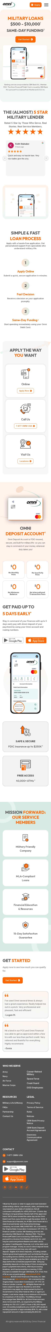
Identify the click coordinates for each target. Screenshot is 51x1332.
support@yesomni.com (17, 1161)
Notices (30, 1116)
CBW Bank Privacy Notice (35, 1122)
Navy (5, 1076)
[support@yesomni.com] (4, 1161)
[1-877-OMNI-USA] (4, 1155)
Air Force (7, 1080)
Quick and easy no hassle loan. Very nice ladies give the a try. (23, 157)
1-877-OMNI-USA (15, 1155)
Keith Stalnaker (22, 144)
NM (24, 1284)
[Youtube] (16, 1187)
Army (5, 1072)
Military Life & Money (13, 1103)
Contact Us (8, 1116)
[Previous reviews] (5, 158)
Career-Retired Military (34, 1073)
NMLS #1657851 (21, 1279)
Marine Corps (9, 1085)
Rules (29, 1112)
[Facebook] (5, 1187)
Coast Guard (33, 1083)
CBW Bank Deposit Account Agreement (36, 1129)
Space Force (33, 1078)
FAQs (5, 1107)
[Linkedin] (21, 1187)
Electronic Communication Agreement (34, 1137)
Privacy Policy (33, 1103)
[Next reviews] (46, 158)
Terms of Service (35, 1107)
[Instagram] (10, 1187)
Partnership (8, 1112)
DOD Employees (35, 1087)
